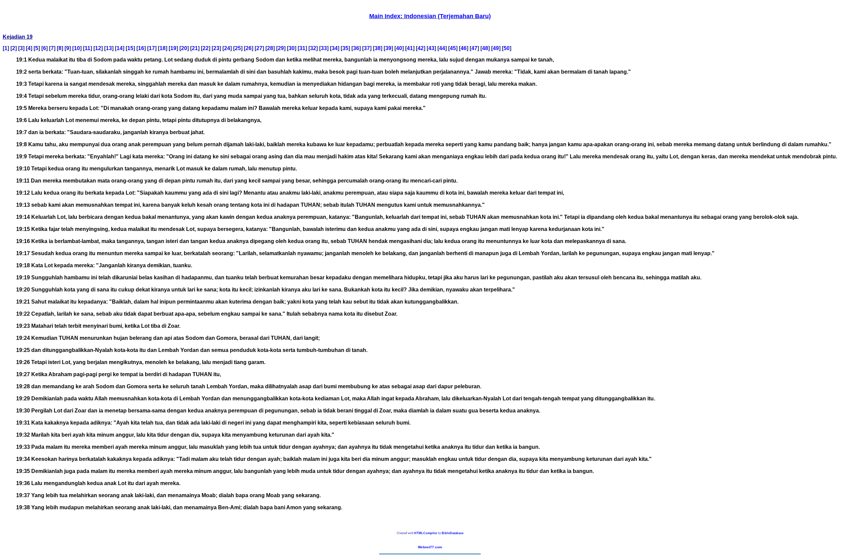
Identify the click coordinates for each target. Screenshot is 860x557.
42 (421, 48)
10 (77, 48)
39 (388, 48)
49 (496, 48)
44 (442, 48)
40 (399, 48)
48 (485, 48)
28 (270, 48)
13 (109, 48)
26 (249, 48)
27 (259, 48)
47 (474, 48)
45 (453, 48)
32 (313, 48)
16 (141, 48)
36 (356, 48)
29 (281, 48)
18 (163, 48)
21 (195, 48)
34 (335, 48)
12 (98, 48)
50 (507, 48)
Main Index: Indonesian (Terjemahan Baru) (430, 16)
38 (378, 48)
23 (216, 48)
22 (206, 48)
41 (410, 48)
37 (367, 48)
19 (173, 48)
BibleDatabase (453, 533)
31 (302, 48)
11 (87, 48)
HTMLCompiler (425, 533)
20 (184, 48)
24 (227, 48)
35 (345, 48)
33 (324, 48)
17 (152, 48)
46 (464, 48)
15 (130, 48)
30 (292, 48)
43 (431, 48)
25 (238, 48)
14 (120, 48)
